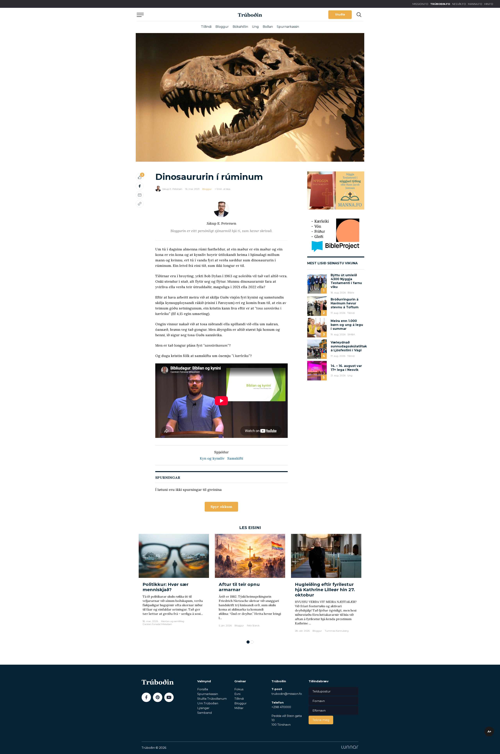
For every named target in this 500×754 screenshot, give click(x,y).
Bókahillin (240, 27)
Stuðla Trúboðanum (212, 698)
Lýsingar (203, 708)
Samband (204, 713)
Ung (255, 27)
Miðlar (238, 708)
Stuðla (340, 14)
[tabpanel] (174, 585)
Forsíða (202, 689)
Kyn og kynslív (212, 458)
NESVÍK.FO (459, 3)
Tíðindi (206, 27)
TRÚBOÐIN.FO (440, 3)
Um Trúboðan (207, 703)
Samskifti (235, 458)
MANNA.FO (475, 3)
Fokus (238, 689)
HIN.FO (488, 3)
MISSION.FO (420, 3)
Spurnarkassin (288, 27)
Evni (237, 694)
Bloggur (222, 27)
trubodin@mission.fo (286, 694)
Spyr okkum (221, 506)
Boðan (268, 27)
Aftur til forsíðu (173, 14)
